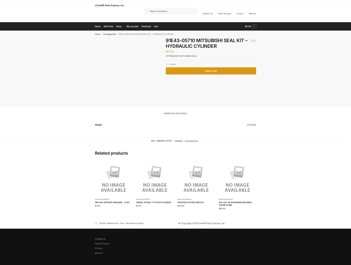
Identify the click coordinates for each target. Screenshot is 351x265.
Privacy (240, 13)
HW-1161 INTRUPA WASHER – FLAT (112, 202)
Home (97, 34)
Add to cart (211, 71)
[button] (250, 26)
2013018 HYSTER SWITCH (190, 202)
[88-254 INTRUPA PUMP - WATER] (254, 40)
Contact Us (207, 13)
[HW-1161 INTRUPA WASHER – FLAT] (113, 178)
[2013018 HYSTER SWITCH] (196, 178)
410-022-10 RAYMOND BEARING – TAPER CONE (236, 203)
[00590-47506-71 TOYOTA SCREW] (154, 178)
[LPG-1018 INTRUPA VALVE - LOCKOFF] (252, 40)
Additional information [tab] (175, 113)
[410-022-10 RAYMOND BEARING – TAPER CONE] (237, 178)
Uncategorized (109, 34)
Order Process (224, 13)
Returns (252, 13)
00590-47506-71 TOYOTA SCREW (153, 202)
